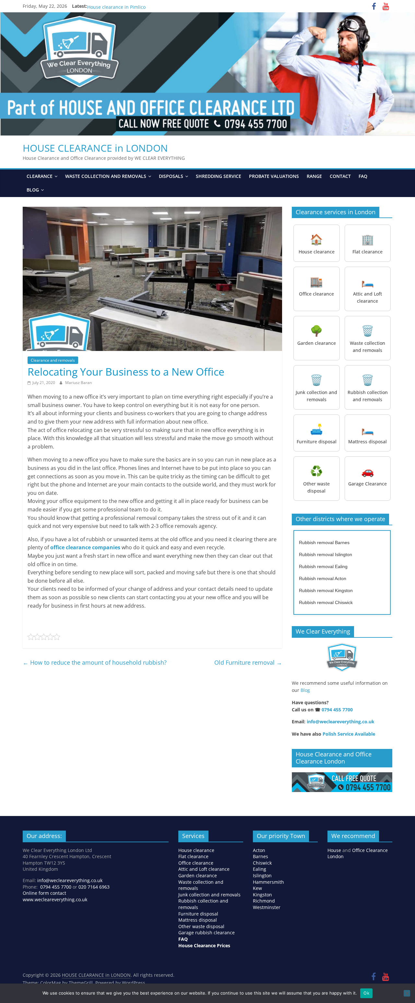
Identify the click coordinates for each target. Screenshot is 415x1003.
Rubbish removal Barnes (324, 542)
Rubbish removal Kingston (326, 590)
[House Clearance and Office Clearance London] (342, 776)
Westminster (266, 907)
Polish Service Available (349, 734)
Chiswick (262, 863)
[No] (407, 993)
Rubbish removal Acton (322, 578)
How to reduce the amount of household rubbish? (95, 662)
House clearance (196, 850)
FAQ (363, 176)
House (334, 850)
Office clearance (195, 863)
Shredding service (218, 176)
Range (314, 176)
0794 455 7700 (337, 709)
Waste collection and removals (105, 176)
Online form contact (44, 893)
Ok (366, 993)
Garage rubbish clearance (206, 932)
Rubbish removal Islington (325, 554)
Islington (262, 875)
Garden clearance (197, 875)
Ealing (259, 869)
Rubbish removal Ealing (323, 566)
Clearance (40, 176)
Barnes (260, 856)
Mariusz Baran (78, 382)
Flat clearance (193, 856)
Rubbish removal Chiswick (326, 602)
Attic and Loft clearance (204, 869)
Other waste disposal (201, 926)
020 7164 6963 (94, 887)
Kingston (262, 895)
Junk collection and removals (209, 895)
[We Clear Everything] (342, 657)
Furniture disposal (198, 914)
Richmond (264, 901)
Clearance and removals (53, 360)
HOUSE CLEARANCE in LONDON (95, 148)
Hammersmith (268, 882)
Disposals (171, 176)
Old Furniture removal (248, 662)
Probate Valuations (274, 176)
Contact (340, 176)
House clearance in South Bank (121, 6)
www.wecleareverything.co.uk (55, 899)
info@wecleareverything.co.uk (340, 721)
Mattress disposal (197, 920)
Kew (257, 888)
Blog (33, 190)
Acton (259, 850)
